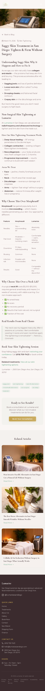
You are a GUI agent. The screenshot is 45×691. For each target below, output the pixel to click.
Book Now (6, 619)
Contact (5, 623)
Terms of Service (10, 681)
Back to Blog (9, 35)
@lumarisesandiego (13, 595)
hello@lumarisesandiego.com (15, 647)
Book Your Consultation (22, 419)
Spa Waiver (6, 626)
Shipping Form (7, 629)
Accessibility (34, 679)
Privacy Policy (3, 680)
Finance (5, 633)
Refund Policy (16, 680)
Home (4, 606)
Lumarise (8, 123)
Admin (41, 679)
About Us (5, 613)
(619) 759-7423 (9, 643)
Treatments (6, 610)
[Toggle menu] (41, 4)
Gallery (4, 616)
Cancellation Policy (24, 680)
